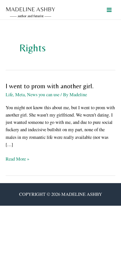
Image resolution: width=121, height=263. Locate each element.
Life (9, 94)
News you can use (43, 94)
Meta (20, 94)
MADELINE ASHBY (30, 9)
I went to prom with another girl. (50, 86)
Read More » (17, 159)
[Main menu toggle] (109, 9)
